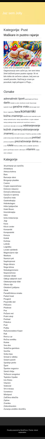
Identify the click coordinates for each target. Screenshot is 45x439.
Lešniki (7, 244)
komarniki (28, 111)
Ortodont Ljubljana (11, 287)
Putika (6, 328)
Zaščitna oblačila (11, 397)
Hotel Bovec (9, 209)
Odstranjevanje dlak (12, 282)
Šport (6, 366)
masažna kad (27, 116)
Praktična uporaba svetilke (33, 134)
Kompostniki (9, 232)
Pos (5, 311)
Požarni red (8, 313)
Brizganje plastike (11, 180)
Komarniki (8, 229)
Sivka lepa (8, 354)
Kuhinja (7, 241)
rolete (10, 145)
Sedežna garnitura (11, 348)
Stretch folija (9, 371)
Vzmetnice (8, 392)
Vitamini (7, 383)
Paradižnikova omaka (13, 293)
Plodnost (7, 308)
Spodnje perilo (10, 363)
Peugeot (7, 299)
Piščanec (8, 305)
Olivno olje (8, 284)
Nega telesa (9, 267)
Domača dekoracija (12, 192)
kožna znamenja (13, 115)
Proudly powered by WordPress (17, 430)
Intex (6, 215)
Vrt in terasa (9, 389)
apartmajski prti (29, 99)
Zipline (6, 400)
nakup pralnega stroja (10, 122)
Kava (6, 224)
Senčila (7, 351)
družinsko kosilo (24, 103)
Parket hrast (9, 296)
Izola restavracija (11, 218)
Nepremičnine (10, 273)
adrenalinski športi (14, 98)
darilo (7, 102)
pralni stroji (7, 138)
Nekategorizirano (11, 270)
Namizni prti (9, 258)
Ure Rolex (8, 380)
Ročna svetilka (18, 145)
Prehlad (7, 319)
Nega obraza (9, 264)
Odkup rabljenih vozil (13, 279)
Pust (5, 325)
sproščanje (10, 149)
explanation (22, 432)
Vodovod (7, 386)
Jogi (5, 221)
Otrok (6, 290)
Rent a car (8, 337)
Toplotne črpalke (11, 377)
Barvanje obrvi (10, 177)
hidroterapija (32, 107)
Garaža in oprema (11, 195)
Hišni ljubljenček (11, 206)
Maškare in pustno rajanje (21, 35)
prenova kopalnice (9, 141)
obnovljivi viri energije (16, 126)
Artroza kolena (10, 172)
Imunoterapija (9, 212)
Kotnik (6, 238)
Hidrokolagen (9, 203)
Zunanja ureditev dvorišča (15, 409)
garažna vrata (21, 106)
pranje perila (27, 138)
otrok (15, 134)
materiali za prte (36, 116)
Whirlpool (8, 395)
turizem (16, 149)
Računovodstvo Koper (13, 331)
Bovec (36, 99)
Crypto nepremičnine (12, 186)
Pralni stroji (8, 316)
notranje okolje (10, 276)
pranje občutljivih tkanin (17, 138)
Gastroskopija (9, 201)
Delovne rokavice (11, 189)
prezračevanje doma (26, 141)
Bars (6, 174)
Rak (5, 334)
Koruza (7, 235)
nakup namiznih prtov (10, 119)
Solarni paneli (9, 360)
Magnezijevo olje (11, 253)
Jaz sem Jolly (12, 13)
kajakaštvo (11, 112)
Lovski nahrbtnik (11, 250)
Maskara (7, 256)
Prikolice (7, 322)
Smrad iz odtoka (10, 357)
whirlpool (9, 153)
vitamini (30, 149)
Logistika (7, 247)
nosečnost (27, 122)
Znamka (7, 403)
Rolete (6, 342)
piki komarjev (21, 134)
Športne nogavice (11, 368)
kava (17, 111)
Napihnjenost (9, 261)
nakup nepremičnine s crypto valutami (28, 119)
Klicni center (9, 227)
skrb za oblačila (27, 145)
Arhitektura (8, 169)
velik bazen (22, 149)
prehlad (36, 137)
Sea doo (7, 345)
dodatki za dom (14, 103)
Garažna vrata (10, 198)
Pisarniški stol (9, 302)
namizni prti (20, 122)
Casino (7, 183)
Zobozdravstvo (10, 406)
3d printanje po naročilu (14, 166)
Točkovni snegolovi (12, 374)
